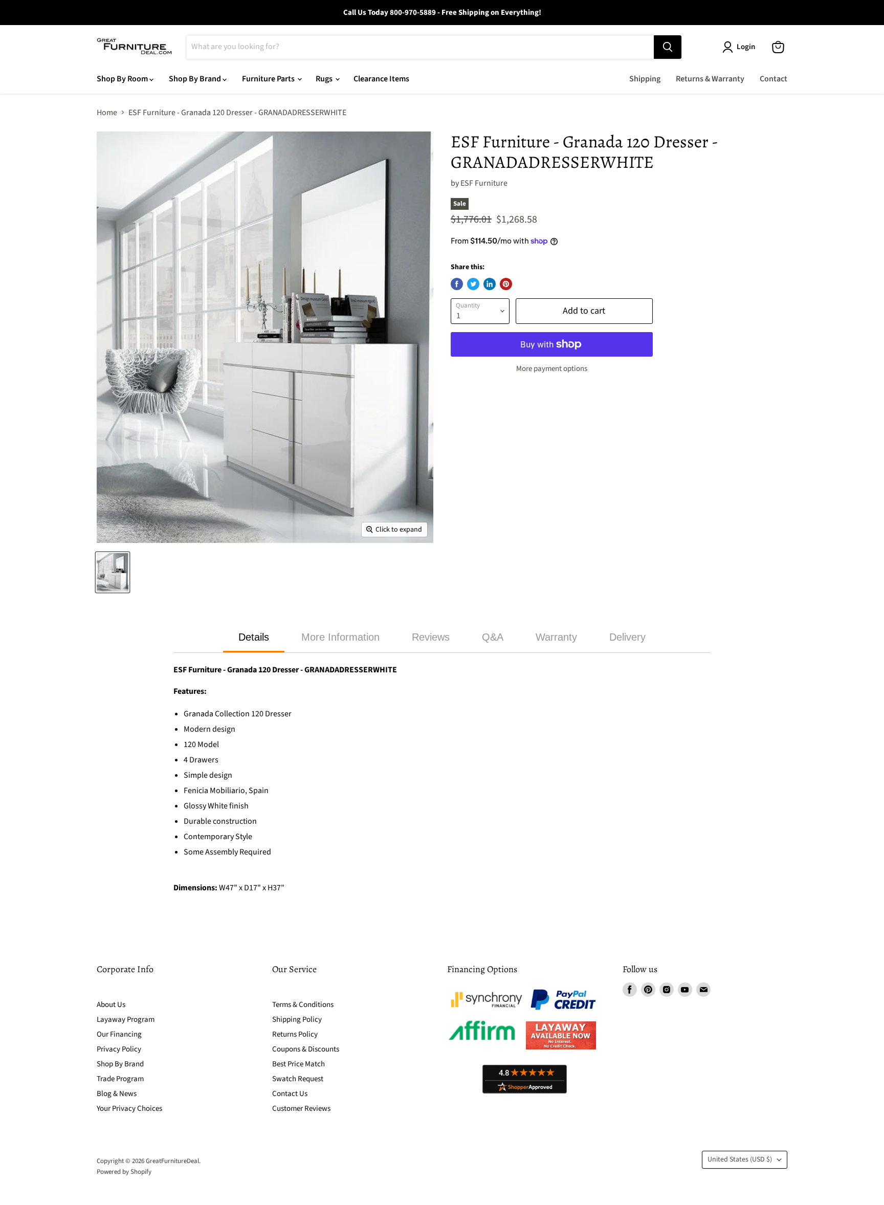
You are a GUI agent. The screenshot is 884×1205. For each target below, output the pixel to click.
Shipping (644, 78)
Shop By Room (123, 78)
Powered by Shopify (124, 1171)
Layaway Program (125, 1019)
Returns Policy (295, 1034)
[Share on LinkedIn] (489, 284)
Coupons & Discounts (305, 1049)
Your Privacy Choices (129, 1108)
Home (107, 112)
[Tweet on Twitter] (473, 284)
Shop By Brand (196, 78)
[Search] (667, 47)
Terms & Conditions (303, 1004)
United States (740, 1159)
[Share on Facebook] (457, 284)
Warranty (556, 637)
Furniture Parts (269, 78)
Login (746, 46)
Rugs (325, 78)
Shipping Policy (297, 1019)
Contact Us (289, 1093)
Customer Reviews (301, 1108)
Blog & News (117, 1093)
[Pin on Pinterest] (506, 284)
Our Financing (119, 1034)
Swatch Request (297, 1078)
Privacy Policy (119, 1049)
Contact (773, 78)
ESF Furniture (483, 183)
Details (253, 637)
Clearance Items (381, 78)
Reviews (431, 637)
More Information (340, 637)
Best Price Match (298, 1064)
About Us (111, 1004)
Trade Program (120, 1078)
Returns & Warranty (710, 78)
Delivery (627, 637)
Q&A (492, 637)
